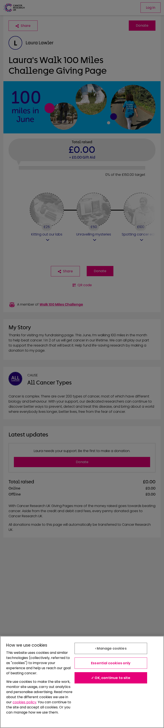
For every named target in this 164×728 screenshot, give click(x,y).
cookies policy (24, 702)
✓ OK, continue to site (110, 677)
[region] (82, 682)
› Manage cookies (111, 648)
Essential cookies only (111, 663)
